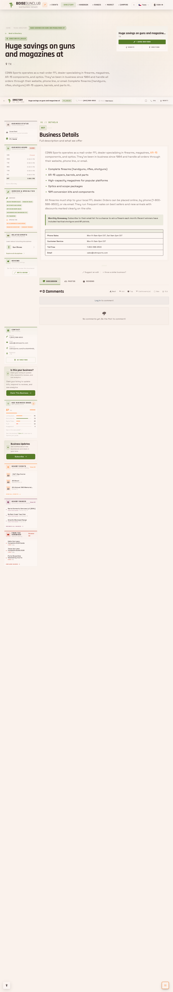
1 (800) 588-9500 (144, 42)
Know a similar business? (115, 272)
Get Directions (22, 360)
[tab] (49, 281)
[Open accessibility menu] (6, 985)
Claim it (20, 433)
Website (131, 47)
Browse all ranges (13, 526)
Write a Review (22, 273)
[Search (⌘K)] (45, 5)
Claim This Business (19, 393)
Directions (155, 47)
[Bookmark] (146, 101)
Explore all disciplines (14, 253)
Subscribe (19, 456)
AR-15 (153, 152)
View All (32, 467)
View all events (12, 494)
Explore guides (12, 564)
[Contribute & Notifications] (134, 5)
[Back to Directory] (4, 101)
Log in (98, 300)
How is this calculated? (13, 430)
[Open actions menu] (165, 985)
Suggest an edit (92, 272)
